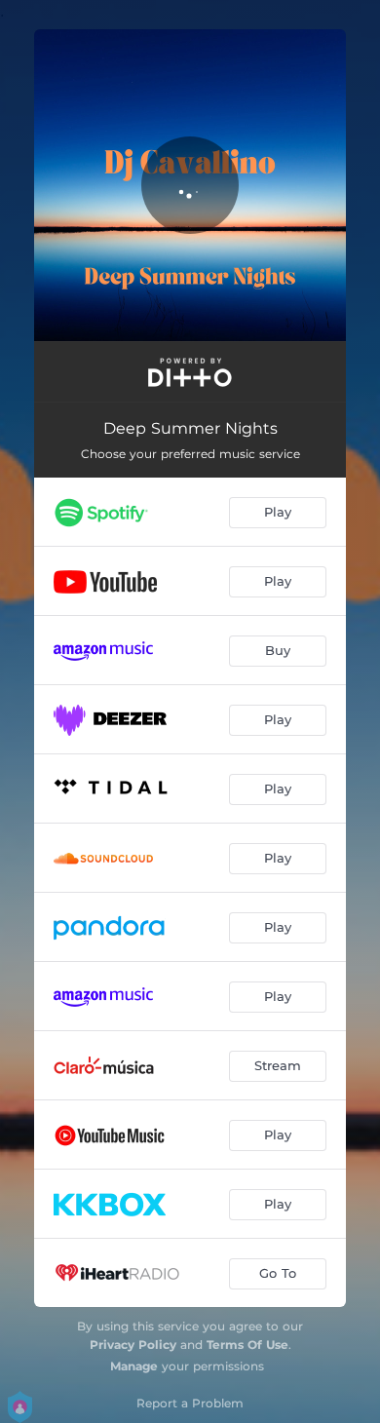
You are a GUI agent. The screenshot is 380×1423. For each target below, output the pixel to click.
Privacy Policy (133, 1344)
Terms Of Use (247, 1344)
